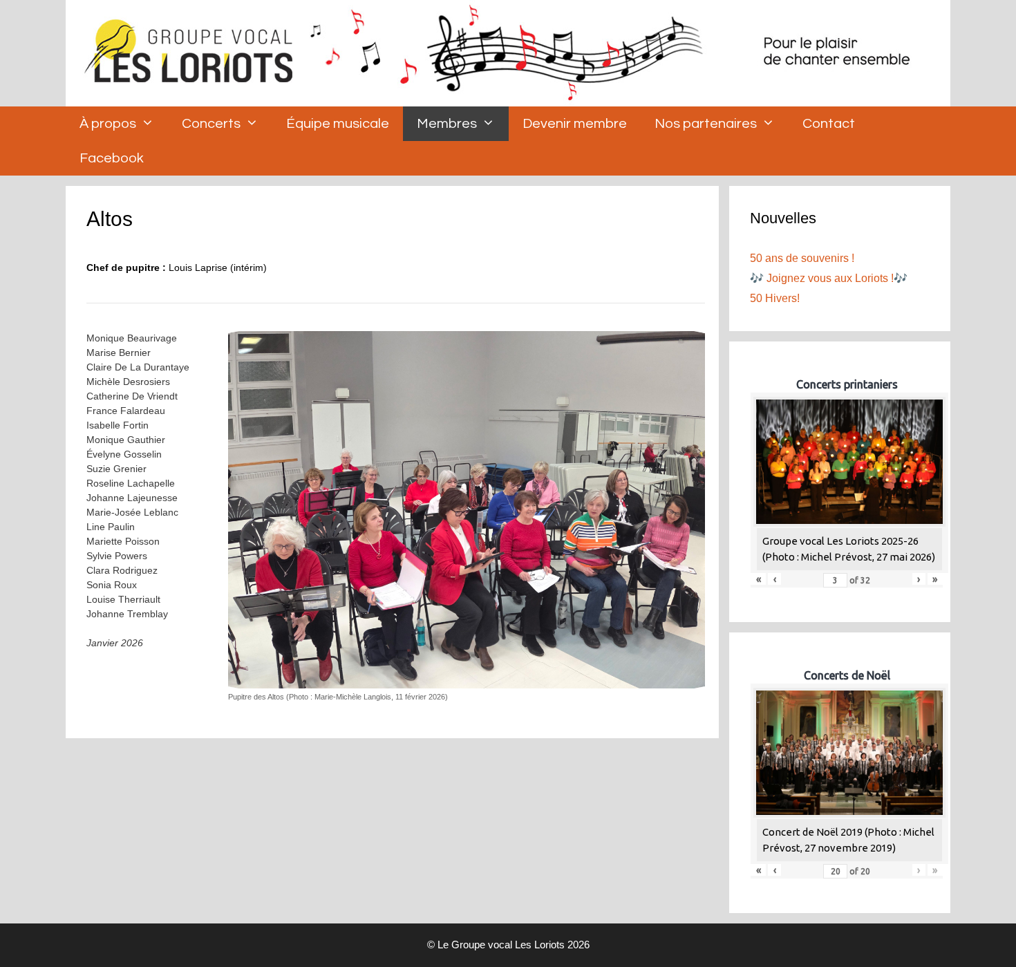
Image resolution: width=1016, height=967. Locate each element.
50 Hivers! (775, 298)
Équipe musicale (337, 124)
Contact (828, 124)
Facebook (111, 158)
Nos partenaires (706, 124)
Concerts (211, 124)
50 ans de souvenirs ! (802, 258)
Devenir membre (575, 124)
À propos (107, 124)
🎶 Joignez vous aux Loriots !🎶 (828, 278)
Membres (447, 124)
